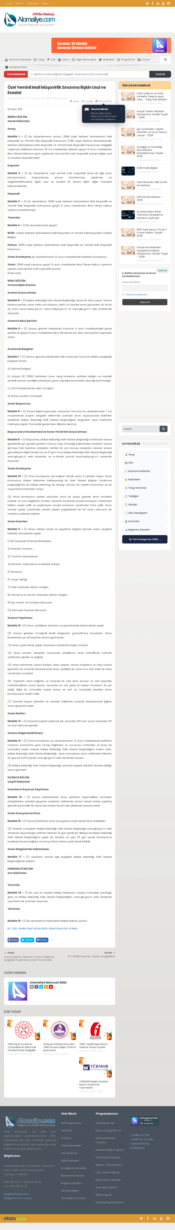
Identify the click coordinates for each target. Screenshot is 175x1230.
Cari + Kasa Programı (108, 1172)
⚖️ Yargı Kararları (136, 488)
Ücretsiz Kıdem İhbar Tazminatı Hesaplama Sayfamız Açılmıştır (150, 215)
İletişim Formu (13, 1198)
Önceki (10, 952)
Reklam (19, 3)
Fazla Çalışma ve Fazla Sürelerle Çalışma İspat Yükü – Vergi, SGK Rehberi (152, 96)
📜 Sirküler (131, 504)
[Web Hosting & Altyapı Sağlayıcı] (16, 1218)
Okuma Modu (105, 101)
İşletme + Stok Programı (109, 1165)
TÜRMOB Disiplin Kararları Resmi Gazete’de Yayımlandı (93, 1084)
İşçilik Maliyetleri (70, 1160)
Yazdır (76, 101)
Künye (27, 1198)
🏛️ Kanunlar (132, 521)
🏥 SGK (129, 462)
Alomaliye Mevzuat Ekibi (48, 982)
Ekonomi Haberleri (20, 59)
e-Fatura (66, 1138)
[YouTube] (163, 3)
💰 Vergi (129, 454)
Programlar (128, 59)
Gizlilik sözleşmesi (137, 294)
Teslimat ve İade (142, 1139)
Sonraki (108, 952)
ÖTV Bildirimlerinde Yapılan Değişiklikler (91, 956)
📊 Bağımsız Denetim (137, 529)
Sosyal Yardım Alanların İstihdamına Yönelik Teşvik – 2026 (152, 114)
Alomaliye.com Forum (73, 1198)
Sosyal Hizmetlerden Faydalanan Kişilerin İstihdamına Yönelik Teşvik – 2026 (152, 252)
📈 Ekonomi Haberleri (137, 471)
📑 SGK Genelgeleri (136, 513)
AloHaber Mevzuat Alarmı (110, 1202)
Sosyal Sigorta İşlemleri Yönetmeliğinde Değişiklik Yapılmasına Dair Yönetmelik (29, 958)
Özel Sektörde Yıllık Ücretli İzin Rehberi (152, 183)
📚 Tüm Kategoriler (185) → (145, 539)
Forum (9, 3)
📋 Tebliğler (132, 496)
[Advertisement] (145, 366)
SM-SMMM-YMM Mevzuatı (54, 98)
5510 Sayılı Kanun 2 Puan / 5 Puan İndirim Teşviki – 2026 (152, 232)
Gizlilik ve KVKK (141, 1135)
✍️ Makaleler (132, 479)
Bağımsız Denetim (71, 1183)
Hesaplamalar (18, 67)
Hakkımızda (33, 3)
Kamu (65, 59)
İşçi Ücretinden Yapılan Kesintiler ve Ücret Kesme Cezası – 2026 (152, 132)
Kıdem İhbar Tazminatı (108, 1180)
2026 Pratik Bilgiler (147, 168)
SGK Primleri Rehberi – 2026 (150, 198)
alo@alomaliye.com (16, 1194)
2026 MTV (66, 1130)
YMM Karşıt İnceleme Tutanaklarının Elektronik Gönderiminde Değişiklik (22, 1047)
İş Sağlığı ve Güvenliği (73, 1168)
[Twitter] (147, 3)
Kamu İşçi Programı (106, 1187)
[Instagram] (168, 3)
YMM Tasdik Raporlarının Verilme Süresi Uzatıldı (93, 1045)
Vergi (41, 59)
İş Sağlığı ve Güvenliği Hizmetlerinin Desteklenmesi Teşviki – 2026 (151, 151)
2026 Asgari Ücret (71, 1123)
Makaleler (109, 59)
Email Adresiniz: (131, 282)
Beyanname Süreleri (72, 1175)
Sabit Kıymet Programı (108, 1157)
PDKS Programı (104, 1195)
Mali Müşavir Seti (105, 1123)
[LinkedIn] (157, 3)
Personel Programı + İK (108, 1130)
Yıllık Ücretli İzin (69, 1153)
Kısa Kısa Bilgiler (70, 1190)
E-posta (89, 101)
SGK (53, 59)
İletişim (45, 3)
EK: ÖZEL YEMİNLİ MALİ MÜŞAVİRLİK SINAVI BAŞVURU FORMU (43, 928)
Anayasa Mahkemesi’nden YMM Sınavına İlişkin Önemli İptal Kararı (59, 1047)
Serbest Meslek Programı (110, 1149)
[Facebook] (152, 3)
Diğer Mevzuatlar (86, 59)
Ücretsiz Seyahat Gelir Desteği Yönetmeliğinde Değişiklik (67, 74)
